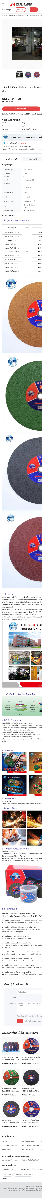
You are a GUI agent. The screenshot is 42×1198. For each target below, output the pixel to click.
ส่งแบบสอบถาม (21, 109)
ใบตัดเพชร (7, 1175)
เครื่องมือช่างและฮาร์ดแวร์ (16, 15)
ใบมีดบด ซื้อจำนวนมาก (23, 1175)
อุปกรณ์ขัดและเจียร (31, 15)
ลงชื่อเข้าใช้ (7, 149)
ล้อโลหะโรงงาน (24, 1170)
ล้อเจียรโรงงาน (9, 1170)
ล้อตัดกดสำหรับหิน (8, 1149)
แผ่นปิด (4, 1142)
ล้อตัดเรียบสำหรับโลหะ (9, 1145)
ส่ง (20, 1021)
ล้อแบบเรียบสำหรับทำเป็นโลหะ (31, 1145)
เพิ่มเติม (4, 1179)
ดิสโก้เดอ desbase (28, 1142)
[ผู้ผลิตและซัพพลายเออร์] (21, 4)
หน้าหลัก (4, 15)
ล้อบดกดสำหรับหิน (28, 1149)
